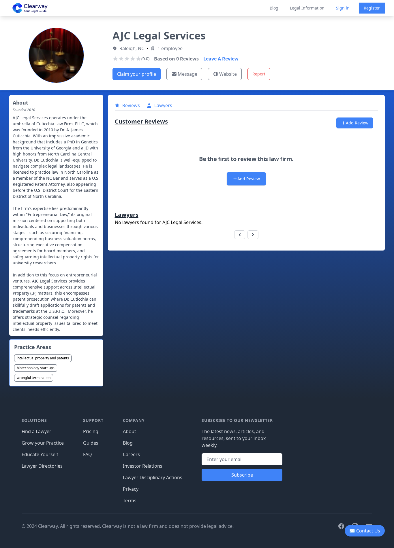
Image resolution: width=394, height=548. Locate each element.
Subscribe (242, 475)
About (129, 431)
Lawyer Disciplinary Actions (152, 477)
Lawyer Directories (42, 466)
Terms (129, 500)
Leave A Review (221, 59)
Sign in (343, 8)
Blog (274, 8)
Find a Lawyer (36, 431)
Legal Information (307, 8)
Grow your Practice (43, 443)
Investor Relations (142, 466)
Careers (131, 454)
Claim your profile (136, 74)
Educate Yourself (40, 454)
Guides (90, 443)
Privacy (130, 489)
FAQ (87, 454)
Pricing (90, 431)
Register (372, 8)
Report (258, 74)
